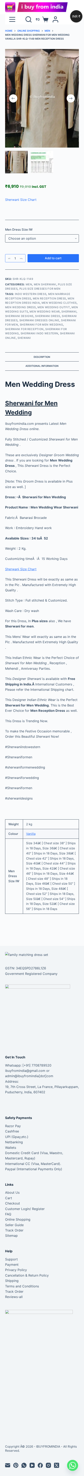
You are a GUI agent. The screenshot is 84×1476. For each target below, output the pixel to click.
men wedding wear (45, 311)
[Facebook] (40, 1465)
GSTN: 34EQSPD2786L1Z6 (25, 968)
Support (11, 1259)
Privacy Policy (16, 1270)
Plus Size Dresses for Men (40, 288)
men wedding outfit (54, 307)
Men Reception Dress (49, 298)
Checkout (12, 1203)
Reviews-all (14, 1297)
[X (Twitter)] (56, 1465)
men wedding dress (20, 307)
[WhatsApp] (24, 1465)
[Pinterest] (15, 1465)
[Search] (28, 19)
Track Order (14, 1230)
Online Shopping (17, 1219)
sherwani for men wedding (41, 324)
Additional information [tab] (42, 365)
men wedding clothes (59, 302)
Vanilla (30, 834)
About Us (12, 1192)
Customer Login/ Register (25, 1209)
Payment (12, 1264)
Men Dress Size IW (19, 229)
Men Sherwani (45, 284)
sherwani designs (19, 316)
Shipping (12, 1281)
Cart (8, 1198)
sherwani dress (47, 316)
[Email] (7, 1465)
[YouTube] (32, 1465)
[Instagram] (48, 1465)
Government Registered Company (31, 974)
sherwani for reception (24, 329)
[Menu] (12, 19)
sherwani (68, 311)
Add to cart (53, 258)
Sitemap (11, 1236)
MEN (29, 284)
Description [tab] (42, 356)
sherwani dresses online (39, 320)
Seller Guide (14, 1225)
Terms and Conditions (22, 1286)
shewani (24, 337)
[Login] (55, 19)
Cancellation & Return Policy (27, 1275)
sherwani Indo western (39, 333)
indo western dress (30, 294)
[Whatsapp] (72, 1465)
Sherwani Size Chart (20, 200)
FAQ (8, 1214)
